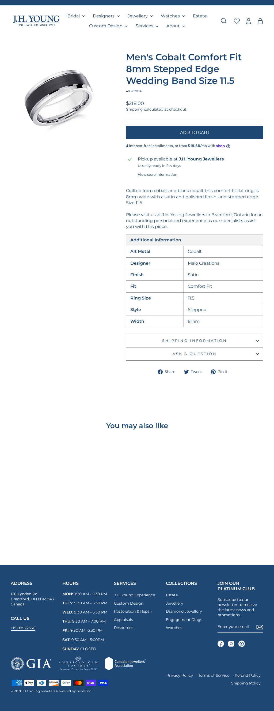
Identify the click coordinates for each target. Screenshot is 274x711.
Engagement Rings (184, 620)
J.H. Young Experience (134, 595)
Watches (171, 15)
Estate (200, 15)
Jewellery (138, 15)
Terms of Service (213, 675)
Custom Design (106, 25)
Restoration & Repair (133, 611)
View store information (157, 175)
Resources (123, 628)
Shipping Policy (246, 683)
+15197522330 (23, 628)
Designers (104, 15)
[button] (260, 21)
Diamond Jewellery (184, 611)
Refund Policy (248, 675)
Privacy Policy (179, 675)
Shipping (134, 109)
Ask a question (195, 354)
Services (145, 25)
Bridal (74, 15)
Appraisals (123, 620)
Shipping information (194, 341)
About (173, 25)
